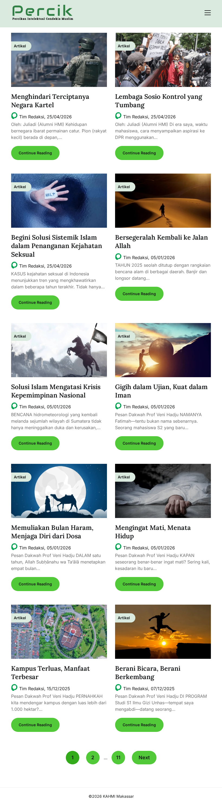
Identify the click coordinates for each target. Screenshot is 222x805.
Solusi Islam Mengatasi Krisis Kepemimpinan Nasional (55, 391)
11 (118, 757)
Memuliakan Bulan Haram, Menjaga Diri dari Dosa (52, 531)
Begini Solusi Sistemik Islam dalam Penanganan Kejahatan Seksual (56, 245)
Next (144, 757)
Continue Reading (35, 153)
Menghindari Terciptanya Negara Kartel (50, 100)
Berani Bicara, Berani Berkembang (147, 672)
